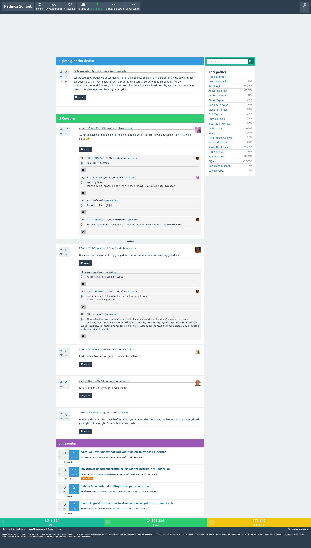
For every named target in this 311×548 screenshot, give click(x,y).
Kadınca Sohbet (18, 6)
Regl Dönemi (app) (219, 165)
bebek (59, 529)
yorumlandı (133, 158)
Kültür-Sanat (215, 128)
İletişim (6, 529)
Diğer (87, 71)
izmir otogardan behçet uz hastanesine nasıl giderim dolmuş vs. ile (127, 503)
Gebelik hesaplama (37, 529)
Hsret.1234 (126, 491)
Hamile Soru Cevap (114, 8)
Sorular (39, 8)
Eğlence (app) (216, 170)
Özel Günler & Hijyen (220, 137)
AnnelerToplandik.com (298, 529)
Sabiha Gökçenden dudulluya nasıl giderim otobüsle (117, 486)
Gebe (50, 529)
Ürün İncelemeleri (218, 81)
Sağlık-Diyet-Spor (218, 147)
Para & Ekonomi (217, 142)
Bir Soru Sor (97, 8)
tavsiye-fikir (87, 478)
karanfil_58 (128, 474)
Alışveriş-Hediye (217, 90)
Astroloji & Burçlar (218, 95)
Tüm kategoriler (217, 76)
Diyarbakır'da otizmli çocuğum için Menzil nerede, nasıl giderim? (125, 468)
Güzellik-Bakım (217, 118)
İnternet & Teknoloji (219, 123)
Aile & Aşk (214, 86)
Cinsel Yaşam (216, 100)
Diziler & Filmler (217, 109)
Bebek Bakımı (133, 8)
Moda (211, 133)
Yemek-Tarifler (216, 156)
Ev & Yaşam (215, 114)
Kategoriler (70, 8)
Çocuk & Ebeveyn (102, 474)
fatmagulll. (116, 508)
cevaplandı (127, 128)
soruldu (122, 71)
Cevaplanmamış (54, 8)
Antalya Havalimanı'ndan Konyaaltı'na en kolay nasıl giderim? (123, 451)
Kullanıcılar (83, 8)
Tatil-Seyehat (102, 457)
